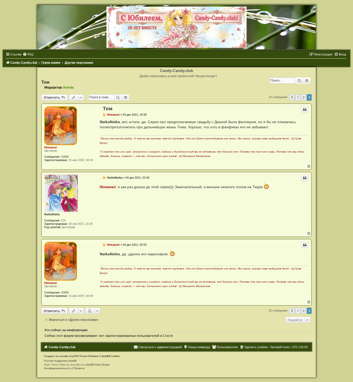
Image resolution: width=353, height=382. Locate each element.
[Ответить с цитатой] (304, 109)
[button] (292, 97)
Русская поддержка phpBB (60, 360)
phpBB (73, 356)
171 (63, 220)
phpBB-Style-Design (98, 364)
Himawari (50, 147)
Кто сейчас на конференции (66, 330)
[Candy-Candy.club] (176, 27)
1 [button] (298, 97)
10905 (65, 156)
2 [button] (303, 97)
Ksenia (68, 87)
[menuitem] (28, 54)
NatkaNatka (52, 214)
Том (45, 82)
